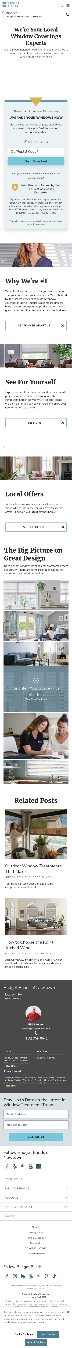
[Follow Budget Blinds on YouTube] (30, 1166)
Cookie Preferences (36, 1253)
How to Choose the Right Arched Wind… (29, 945)
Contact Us (13, 1179)
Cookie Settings (24, 1334)
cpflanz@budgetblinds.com (36, 1028)
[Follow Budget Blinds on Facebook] (6, 1166)
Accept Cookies (36, 1342)
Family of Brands (17, 1188)
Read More (12, 1065)
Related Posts (36, 801)
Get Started (36, 161)
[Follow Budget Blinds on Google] (38, 1166)
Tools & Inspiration (19, 1207)
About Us (12, 1198)
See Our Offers (34, 527)
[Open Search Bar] (61, 5)
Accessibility (36, 1243)
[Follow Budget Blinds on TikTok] (54, 1276)
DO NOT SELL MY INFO (36, 1248)
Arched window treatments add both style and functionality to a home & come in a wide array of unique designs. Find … (34, 963)
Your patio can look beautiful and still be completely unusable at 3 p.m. (29, 885)
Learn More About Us (34, 325)
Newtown (11, 12)
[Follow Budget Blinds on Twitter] (38, 1276)
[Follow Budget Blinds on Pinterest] (22, 1166)
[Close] (68, 1312)
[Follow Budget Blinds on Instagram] (14, 1276)
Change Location (11, 998)
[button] (14, 16)
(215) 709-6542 (67, 14)
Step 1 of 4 (38, 142)
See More (34, 422)
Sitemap (36, 1227)
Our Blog (11, 1216)
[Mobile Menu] (68, 5)
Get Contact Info (34, 16)
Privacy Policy (47, 213)
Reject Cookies (48, 1334)
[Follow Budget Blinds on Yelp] (14, 1166)
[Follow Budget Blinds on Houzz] (22, 1276)
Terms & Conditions (36, 1237)
